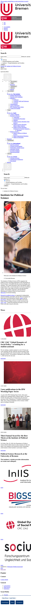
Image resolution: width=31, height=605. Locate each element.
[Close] (7, 142)
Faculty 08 (3, 66)
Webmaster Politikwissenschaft (15, 566)
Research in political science (8, 295)
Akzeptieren (19, 602)
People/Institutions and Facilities (10, 61)
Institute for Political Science (14, 66)
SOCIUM (3, 299)
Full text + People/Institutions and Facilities (13, 63)
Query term (4, 56)
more (2, 487)
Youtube (6, 595)
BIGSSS (3, 292)
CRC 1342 (3, 302)
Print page (3, 569)
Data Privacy (7, 587)
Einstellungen (5, 602)
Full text (4, 60)
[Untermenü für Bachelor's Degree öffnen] (20, 116)
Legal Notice (7, 585)
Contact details (4, 579)
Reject (12, 602)
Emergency (7, 588)
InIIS (21, 298)
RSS (2, 568)
